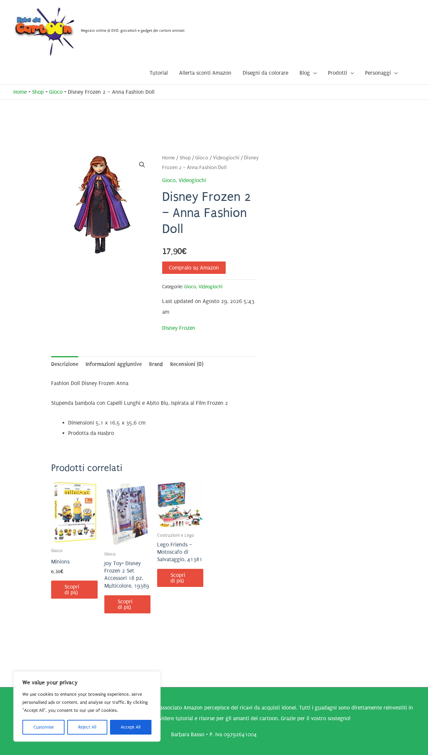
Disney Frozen (178, 328)
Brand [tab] (156, 364)
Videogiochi (226, 158)
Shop (38, 92)
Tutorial (158, 73)
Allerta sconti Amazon (205, 73)
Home (20, 92)
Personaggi (378, 73)
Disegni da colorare (265, 73)
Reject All (87, 727)
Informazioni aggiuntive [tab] (114, 364)
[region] (86, 706)
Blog (305, 73)
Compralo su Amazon (194, 268)
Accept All (130, 727)
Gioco (56, 92)
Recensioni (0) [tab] (186, 364)
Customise (43, 727)
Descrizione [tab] (64, 364)
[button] (142, 165)
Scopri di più (72, 590)
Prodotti (337, 73)
